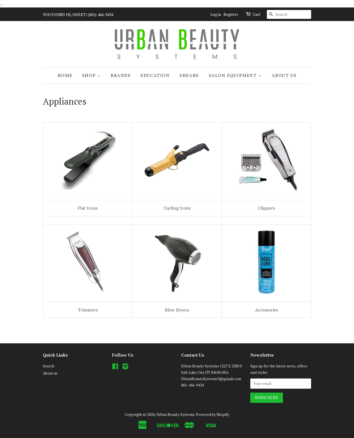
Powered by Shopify (212, 414)
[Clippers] (266, 192)
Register (230, 14)
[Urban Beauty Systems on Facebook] (115, 367)
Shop (89, 75)
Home (65, 75)
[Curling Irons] (177, 192)
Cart (257, 14)
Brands (121, 75)
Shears (189, 75)
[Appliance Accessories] (266, 294)
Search (48, 366)
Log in (215, 14)
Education (155, 75)
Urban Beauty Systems (175, 414)
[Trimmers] (87, 294)
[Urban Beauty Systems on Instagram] (125, 367)
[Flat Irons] (88, 192)
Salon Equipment (234, 75)
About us (284, 75)
